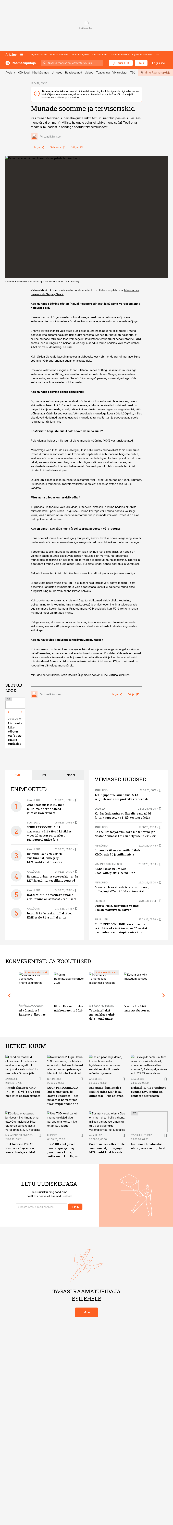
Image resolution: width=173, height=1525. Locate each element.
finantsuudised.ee (59, 54)
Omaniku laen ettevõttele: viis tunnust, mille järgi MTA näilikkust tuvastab (45, 858)
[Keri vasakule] (8, 712)
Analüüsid (33, 800)
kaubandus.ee (99, 54)
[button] (41, 1207)
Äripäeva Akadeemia (31, 1005)
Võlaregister (120, 72)
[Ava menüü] (21, 54)
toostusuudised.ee (119, 54)
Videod (89, 72)
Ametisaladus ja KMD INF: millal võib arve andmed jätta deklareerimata (45, 809)
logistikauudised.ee (142, 54)
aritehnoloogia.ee (80, 54)
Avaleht (10, 72)
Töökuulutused (141, 1135)
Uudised (100, 808)
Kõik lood (24, 72)
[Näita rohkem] (157, 54)
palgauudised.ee (38, 54)
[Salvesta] (76, 800)
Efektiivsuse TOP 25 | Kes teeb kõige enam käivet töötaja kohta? (20, 1148)
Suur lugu (33, 822)
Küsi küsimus (40, 72)
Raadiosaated (73, 72)
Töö (132, 72)
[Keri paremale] (22, 712)
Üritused (57, 72)
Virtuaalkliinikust (119, 675)
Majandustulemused (108, 864)
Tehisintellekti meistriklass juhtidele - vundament (102, 1014)
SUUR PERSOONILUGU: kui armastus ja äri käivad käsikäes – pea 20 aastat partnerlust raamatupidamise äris (121, 928)
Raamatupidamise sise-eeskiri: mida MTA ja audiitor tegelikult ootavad (106, 1092)
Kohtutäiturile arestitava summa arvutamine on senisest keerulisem (148, 1092)
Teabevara (103, 72)
